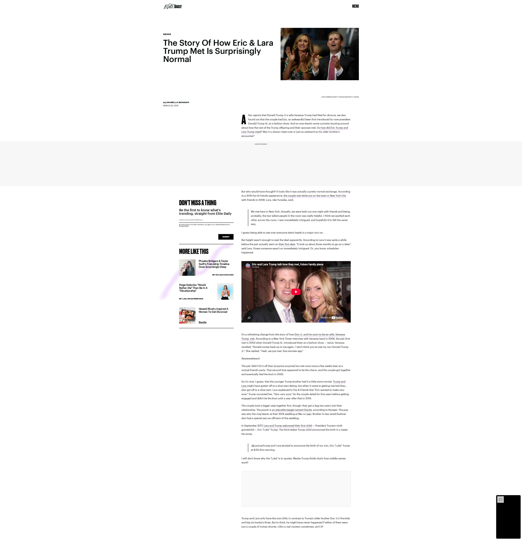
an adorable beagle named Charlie (292, 409)
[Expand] (499, 497)
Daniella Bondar (177, 102)
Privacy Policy (184, 226)
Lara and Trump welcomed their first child (287, 425)
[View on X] (296, 488)
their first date (287, 244)
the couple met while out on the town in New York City (314, 195)
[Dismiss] (517, 497)
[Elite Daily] (172, 6)
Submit (225, 237)
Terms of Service (221, 224)
